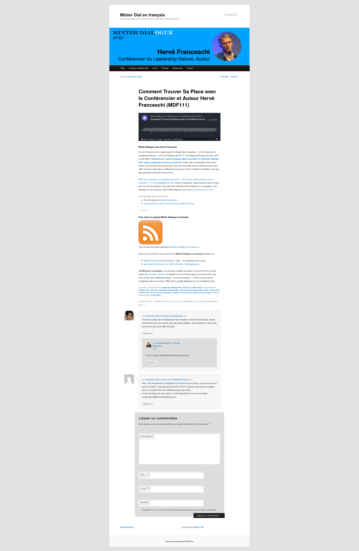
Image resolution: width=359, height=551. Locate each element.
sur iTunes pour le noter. (203, 189)
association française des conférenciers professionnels (180, 290)
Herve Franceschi (169, 199)
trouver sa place (205, 292)
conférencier (144, 292)
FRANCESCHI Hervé (179, 379)
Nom (145, 474)
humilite (168, 292)
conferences (214, 290)
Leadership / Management (171, 287)
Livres (154, 68)
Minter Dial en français (142, 15)
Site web (144, 502)
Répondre (148, 333)
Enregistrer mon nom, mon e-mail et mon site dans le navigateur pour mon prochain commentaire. (179, 510)
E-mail (145, 488)
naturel (195, 292)
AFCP (181, 155)
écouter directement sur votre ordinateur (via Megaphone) (173, 263)
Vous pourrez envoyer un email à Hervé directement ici (169, 203)
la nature (183, 292)
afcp (147, 290)
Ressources (177, 68)
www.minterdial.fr (127, 527)
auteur (206, 290)
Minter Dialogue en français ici (185, 246)
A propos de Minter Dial (138, 68)
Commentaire (147, 436)
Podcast (165, 68)
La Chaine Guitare (156, 274)
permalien (157, 295)
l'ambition (176, 292)
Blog (122, 68)
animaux (153, 290)
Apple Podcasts (151, 260)
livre (190, 292)
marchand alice (176, 316)
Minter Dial (197, 287)
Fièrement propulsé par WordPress (179, 541)
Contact (190, 68)
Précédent (223, 76)
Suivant (235, 76)
